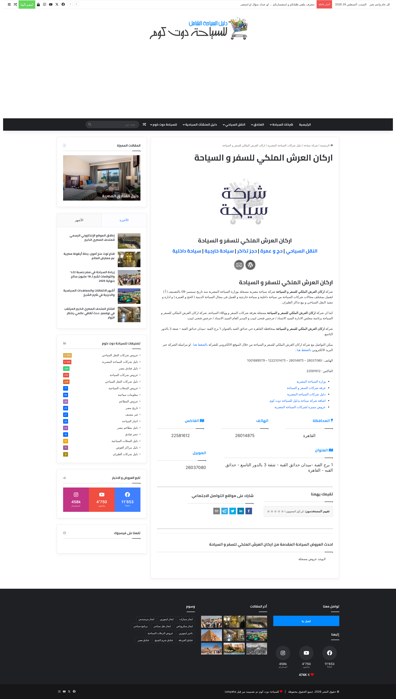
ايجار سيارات (186, 619)
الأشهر (79, 220)
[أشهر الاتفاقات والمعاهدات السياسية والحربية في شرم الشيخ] (129, 296)
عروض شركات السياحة (124, 375)
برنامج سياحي (140, 626)
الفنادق (258, 124)
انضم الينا (27, 4)
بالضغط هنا (200, 345)
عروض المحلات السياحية (123, 388)
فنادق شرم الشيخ (164, 640)
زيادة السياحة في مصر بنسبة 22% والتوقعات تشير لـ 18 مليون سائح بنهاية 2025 (92, 276)
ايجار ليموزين (166, 619)
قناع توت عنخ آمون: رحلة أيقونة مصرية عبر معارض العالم (89, 256)
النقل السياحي (235, 124)
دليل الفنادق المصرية (120, 196)
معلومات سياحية (128, 394)
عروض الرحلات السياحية (160, 633)
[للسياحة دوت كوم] (198, 28)
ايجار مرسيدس (146, 619)
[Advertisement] (198, 77)
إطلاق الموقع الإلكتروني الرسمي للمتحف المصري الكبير (92, 237)
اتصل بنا (306, 621)
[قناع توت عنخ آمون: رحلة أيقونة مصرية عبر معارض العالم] (129, 259)
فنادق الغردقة (186, 640)
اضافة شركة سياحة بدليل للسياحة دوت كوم (298, 401)
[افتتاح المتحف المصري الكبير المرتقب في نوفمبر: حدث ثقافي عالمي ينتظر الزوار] (129, 314)
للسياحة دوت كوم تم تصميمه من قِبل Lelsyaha (252, 691)
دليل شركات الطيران (125, 454)
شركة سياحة (311, 145)
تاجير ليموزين (186, 633)
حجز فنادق (131, 434)
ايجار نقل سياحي (162, 626)
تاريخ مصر (132, 408)
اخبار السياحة (130, 421)
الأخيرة (124, 220)
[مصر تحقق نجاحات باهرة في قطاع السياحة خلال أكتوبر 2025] (211, 648)
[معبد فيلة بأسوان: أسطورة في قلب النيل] (234, 648)
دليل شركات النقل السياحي (121, 381)
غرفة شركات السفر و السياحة (306, 388)
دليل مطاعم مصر (127, 427)
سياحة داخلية (186, 250)
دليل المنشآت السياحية (201, 124)
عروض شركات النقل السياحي (120, 355)
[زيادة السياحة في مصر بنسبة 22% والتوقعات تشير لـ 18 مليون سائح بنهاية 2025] (129, 277)
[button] (248, 511)
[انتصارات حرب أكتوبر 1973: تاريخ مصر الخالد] (256, 648)
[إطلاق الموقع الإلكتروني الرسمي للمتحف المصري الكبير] (129, 241)
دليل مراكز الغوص (127, 447)
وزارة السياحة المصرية (311, 381)
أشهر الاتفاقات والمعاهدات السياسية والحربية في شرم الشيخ (89, 292)
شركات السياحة (282, 124)
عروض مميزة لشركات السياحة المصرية (300, 407)
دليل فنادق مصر (128, 368)
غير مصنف (131, 414)
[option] (101, 178)
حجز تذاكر (247, 250)
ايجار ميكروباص (184, 626)
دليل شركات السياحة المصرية (284, 145)
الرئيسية (305, 124)
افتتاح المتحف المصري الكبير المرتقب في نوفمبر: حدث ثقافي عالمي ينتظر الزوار (89, 313)
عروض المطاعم (128, 401)
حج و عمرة (271, 250)
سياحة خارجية (219, 250)
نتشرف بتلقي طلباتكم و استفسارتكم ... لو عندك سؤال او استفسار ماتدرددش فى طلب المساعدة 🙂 (257, 4)
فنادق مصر (143, 640)
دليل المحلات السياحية (125, 441)
